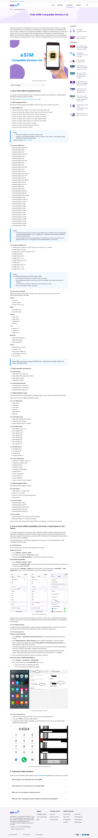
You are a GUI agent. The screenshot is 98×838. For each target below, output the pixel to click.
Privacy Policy (39, 834)
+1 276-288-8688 (20, 1)
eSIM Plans (60, 5)
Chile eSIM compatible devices (29, 99)
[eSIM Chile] (15, 5)
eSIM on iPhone (27, 140)
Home (53, 5)
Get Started (69, 5)
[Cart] (87, 5)
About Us (78, 5)
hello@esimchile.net (19, 829)
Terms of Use (26, 834)
